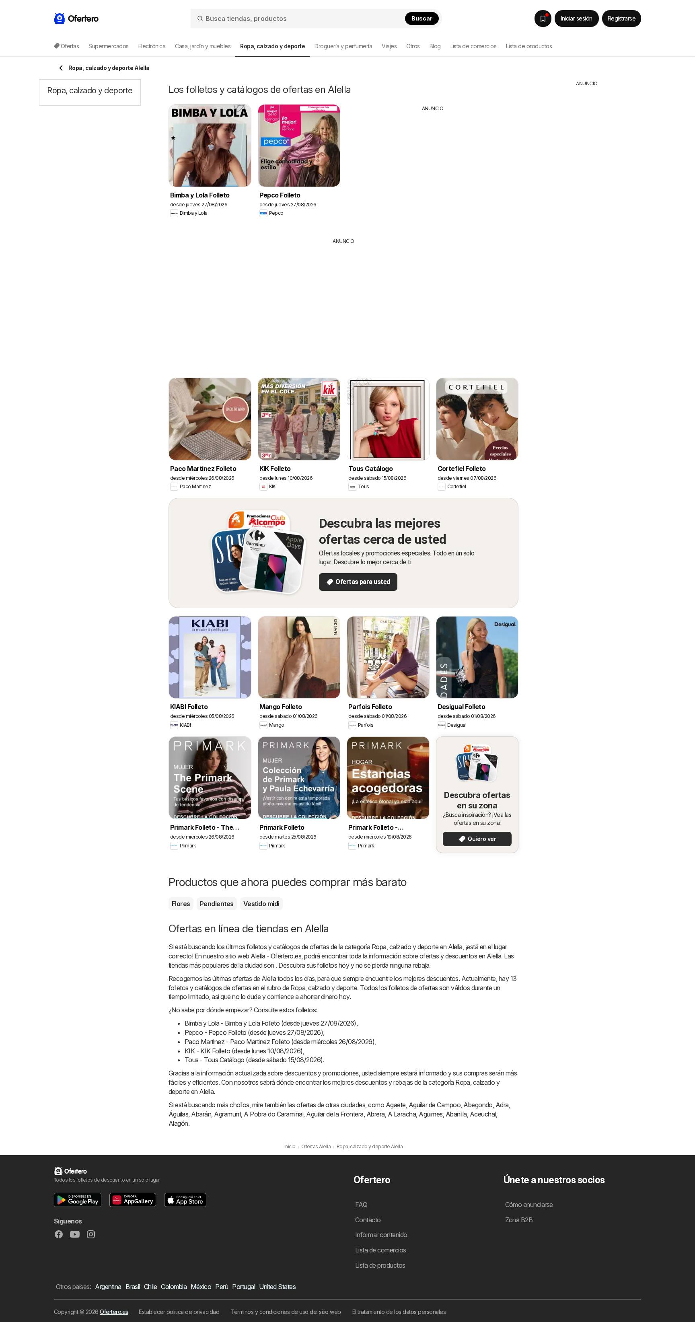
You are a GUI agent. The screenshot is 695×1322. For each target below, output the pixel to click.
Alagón (178, 1123)
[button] (77, 1200)
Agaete (396, 1105)
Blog (435, 46)
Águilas (178, 1114)
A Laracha (402, 1114)
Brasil (132, 1287)
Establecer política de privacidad (179, 1311)
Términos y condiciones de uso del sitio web (285, 1311)
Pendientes (217, 904)
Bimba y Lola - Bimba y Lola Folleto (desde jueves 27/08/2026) (270, 1023)
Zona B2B (519, 1220)
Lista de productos (529, 46)
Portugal (243, 1287)
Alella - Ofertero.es (276, 956)
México (201, 1287)
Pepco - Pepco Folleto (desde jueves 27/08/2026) (254, 1032)
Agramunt (227, 1114)
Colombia (174, 1287)
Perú (221, 1287)
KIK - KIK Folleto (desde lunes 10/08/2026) (244, 1051)
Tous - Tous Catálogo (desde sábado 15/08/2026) (254, 1060)
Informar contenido (381, 1235)
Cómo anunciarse (529, 1205)
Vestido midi (261, 904)
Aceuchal (483, 1114)
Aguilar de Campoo (435, 1105)
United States (277, 1287)
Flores (181, 904)
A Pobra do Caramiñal (273, 1114)
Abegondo (478, 1105)
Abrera (375, 1114)
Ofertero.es (114, 1311)
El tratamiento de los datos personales (399, 1311)
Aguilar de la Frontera (335, 1114)
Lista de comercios (473, 46)
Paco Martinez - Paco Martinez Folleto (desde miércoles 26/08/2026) (279, 1042)
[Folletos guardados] (543, 18)
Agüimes (430, 1114)
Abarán (201, 1114)
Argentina (108, 1287)
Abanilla (456, 1114)
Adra (502, 1105)
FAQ (361, 1205)
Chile (150, 1287)
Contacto (368, 1220)
